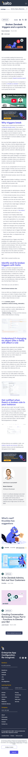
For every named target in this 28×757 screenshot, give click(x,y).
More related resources (14, 633)
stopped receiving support (19, 78)
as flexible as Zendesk (12, 84)
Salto (3, 268)
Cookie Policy (13, 742)
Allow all (14, 752)
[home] (6, 3)
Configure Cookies (9, 747)
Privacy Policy (19, 742)
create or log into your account (9, 445)
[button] (26, 3)
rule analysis (21, 210)
